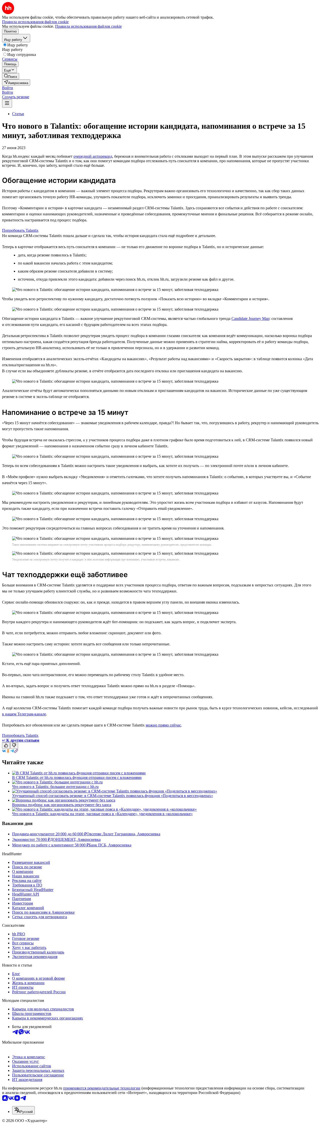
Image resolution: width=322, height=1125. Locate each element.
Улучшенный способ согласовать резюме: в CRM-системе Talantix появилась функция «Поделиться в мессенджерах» (112, 795)
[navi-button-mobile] (7, 103)
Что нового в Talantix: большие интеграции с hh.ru (55, 786)
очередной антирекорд (92, 156)
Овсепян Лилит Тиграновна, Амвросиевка (123, 834)
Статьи (18, 114)
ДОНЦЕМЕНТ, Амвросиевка (75, 839)
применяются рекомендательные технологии (101, 1088)
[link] (10, 76)
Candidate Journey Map (250, 318)
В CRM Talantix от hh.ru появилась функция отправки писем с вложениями (77, 777)
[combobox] (23, 1110)
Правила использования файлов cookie (88, 26)
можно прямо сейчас (163, 725)
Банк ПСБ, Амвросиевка (110, 845)
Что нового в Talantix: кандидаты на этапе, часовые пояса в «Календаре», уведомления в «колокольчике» (102, 814)
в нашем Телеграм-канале (24, 714)
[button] (7, 88)
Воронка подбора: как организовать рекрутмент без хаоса (61, 805)
